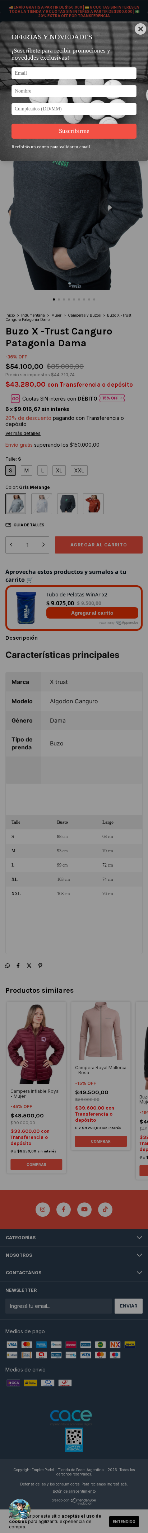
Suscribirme (74, 131)
